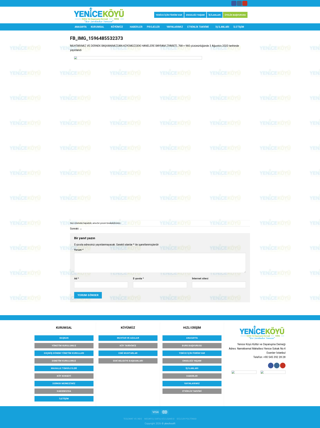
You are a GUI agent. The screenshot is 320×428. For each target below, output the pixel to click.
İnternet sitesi (200, 278)
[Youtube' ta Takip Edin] (244, 3)
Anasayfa (80, 27)
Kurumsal (97, 27)
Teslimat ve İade (133, 419)
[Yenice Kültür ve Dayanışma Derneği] (98, 15)
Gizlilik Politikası (187, 419)
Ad (76, 278)
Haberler (136, 27)
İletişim (239, 27)
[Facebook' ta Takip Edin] (233, 3)
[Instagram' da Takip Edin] (239, 3)
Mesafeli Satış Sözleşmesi (159, 419)
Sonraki (76, 228)
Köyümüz (117, 27)
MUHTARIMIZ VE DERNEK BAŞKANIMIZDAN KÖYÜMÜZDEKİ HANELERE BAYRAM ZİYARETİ (123, 45)
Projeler (153, 27)
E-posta (138, 278)
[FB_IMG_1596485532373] (138, 136)
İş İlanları (222, 27)
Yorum (79, 249)
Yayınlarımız (175, 27)
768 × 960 (184, 45)
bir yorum (101, 223)
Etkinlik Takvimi (198, 27)
